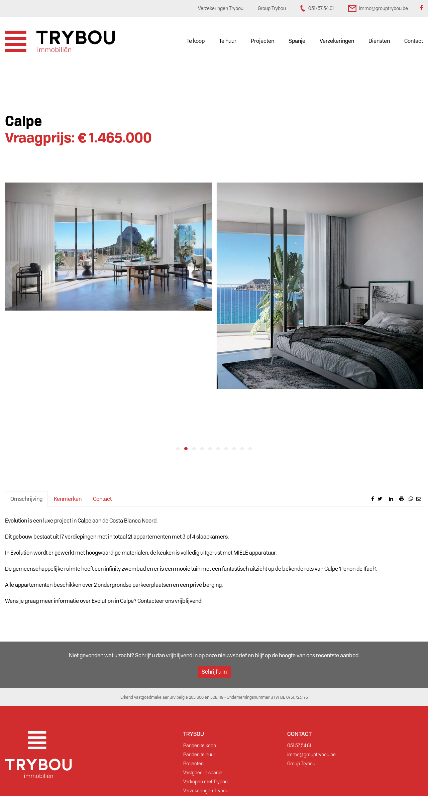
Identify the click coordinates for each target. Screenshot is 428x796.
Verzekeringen (337, 41)
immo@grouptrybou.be (311, 754)
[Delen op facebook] (372, 498)
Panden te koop (199, 745)
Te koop (196, 41)
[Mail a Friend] (419, 498)
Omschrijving (26, 499)
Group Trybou (301, 763)
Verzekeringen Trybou (205, 790)
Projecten (262, 41)
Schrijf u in (214, 672)
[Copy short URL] (396, 500)
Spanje (297, 41)
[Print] (402, 498)
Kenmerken (68, 499)
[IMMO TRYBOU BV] (60, 41)
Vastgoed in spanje (202, 772)
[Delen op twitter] (380, 498)
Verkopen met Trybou (205, 781)
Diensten (379, 41)
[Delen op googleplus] (385, 498)
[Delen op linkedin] (391, 498)
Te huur (227, 41)
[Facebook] (421, 8)
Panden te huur (199, 754)
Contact (413, 41)
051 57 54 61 (299, 745)
